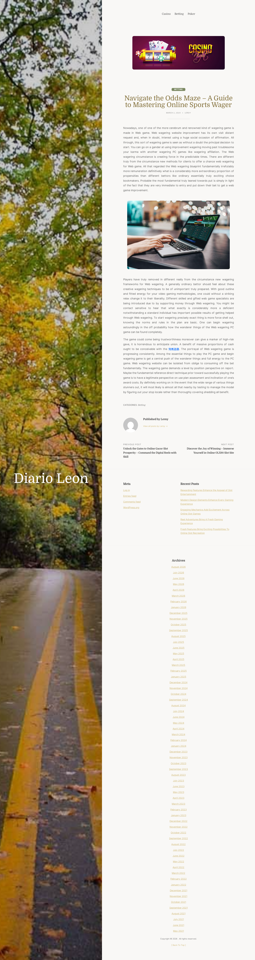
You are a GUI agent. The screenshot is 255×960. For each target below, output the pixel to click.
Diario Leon (51, 478)
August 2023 (178, 775)
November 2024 (179, 688)
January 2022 (178, 884)
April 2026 (178, 590)
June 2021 (178, 925)
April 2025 (178, 659)
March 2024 (178, 734)
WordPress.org (131, 507)
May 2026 (178, 584)
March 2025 (178, 665)
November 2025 (179, 618)
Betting (178, 89)
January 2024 (178, 746)
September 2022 (178, 838)
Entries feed (129, 496)
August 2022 (178, 844)
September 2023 (178, 769)
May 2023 (178, 792)
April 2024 (178, 728)
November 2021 (178, 896)
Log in (126, 490)
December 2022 (178, 821)
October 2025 (178, 624)
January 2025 (178, 676)
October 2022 (178, 832)
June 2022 (178, 855)
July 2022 (178, 850)
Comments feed (132, 501)
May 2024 (178, 723)
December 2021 (178, 890)
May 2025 (178, 653)
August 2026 (178, 566)
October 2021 (178, 902)
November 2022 (179, 826)
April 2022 (178, 867)
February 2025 (178, 670)
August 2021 (178, 913)
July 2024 (178, 711)
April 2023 (178, 798)
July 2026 (178, 572)
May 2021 (178, 931)
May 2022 (178, 861)
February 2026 (178, 601)
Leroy (188, 113)
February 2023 (178, 809)
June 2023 (178, 786)
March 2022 (178, 873)
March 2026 (178, 595)
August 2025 (178, 636)
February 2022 (178, 878)
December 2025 (178, 613)
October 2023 (178, 763)
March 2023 (178, 803)
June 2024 (178, 717)
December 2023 (178, 751)
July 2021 (178, 919)
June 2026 (178, 578)
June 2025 (178, 647)
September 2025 (178, 630)
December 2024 (178, 682)
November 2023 (179, 757)
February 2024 (178, 740)
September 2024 (178, 699)
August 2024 (178, 705)
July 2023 (178, 780)
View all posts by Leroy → (155, 426)
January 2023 (178, 815)
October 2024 (178, 694)
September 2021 (178, 907)
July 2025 (178, 642)
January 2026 (178, 607)
